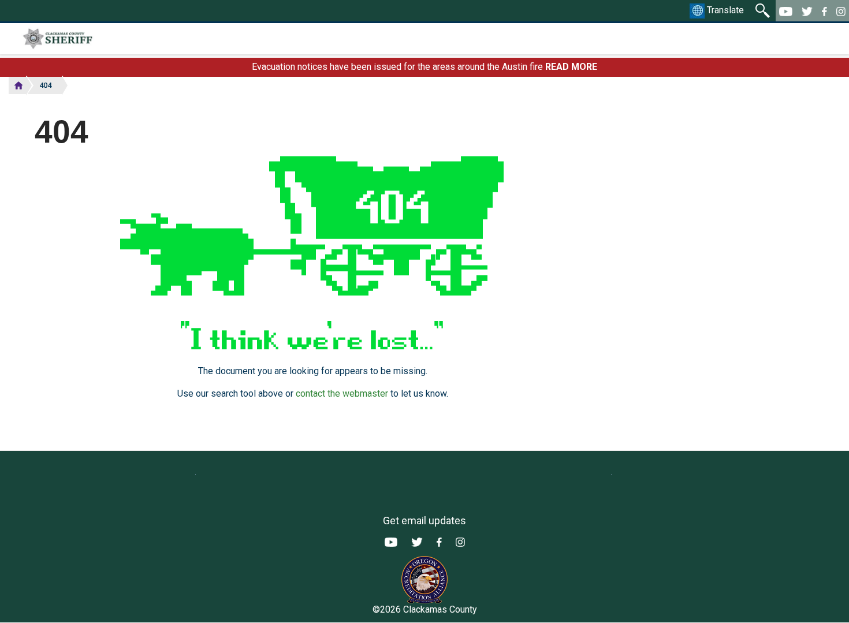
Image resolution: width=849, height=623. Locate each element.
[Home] (88, 38)
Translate (724, 10)
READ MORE (571, 66)
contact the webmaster (342, 393)
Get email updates (424, 520)
